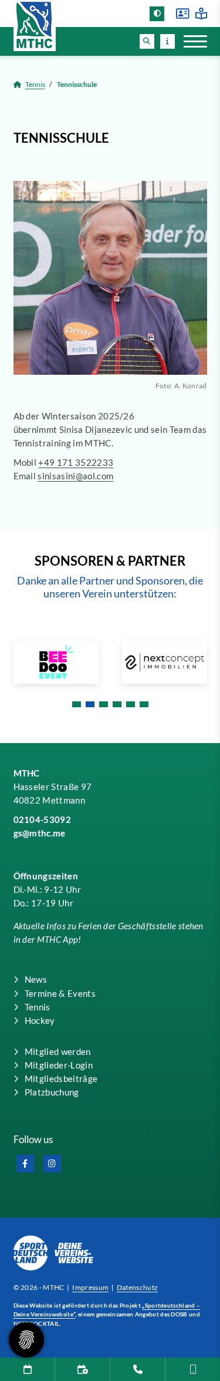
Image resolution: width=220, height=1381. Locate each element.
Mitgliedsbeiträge (61, 1078)
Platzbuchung (52, 1092)
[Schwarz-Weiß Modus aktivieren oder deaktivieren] (157, 13)
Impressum (90, 1287)
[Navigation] (191, 41)
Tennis (35, 84)
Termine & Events (60, 993)
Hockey (40, 1020)
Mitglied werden (58, 1051)
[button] (147, 41)
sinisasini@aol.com (75, 476)
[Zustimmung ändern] (26, 1340)
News (36, 979)
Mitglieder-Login (59, 1065)
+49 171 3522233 (75, 462)
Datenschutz (137, 1287)
